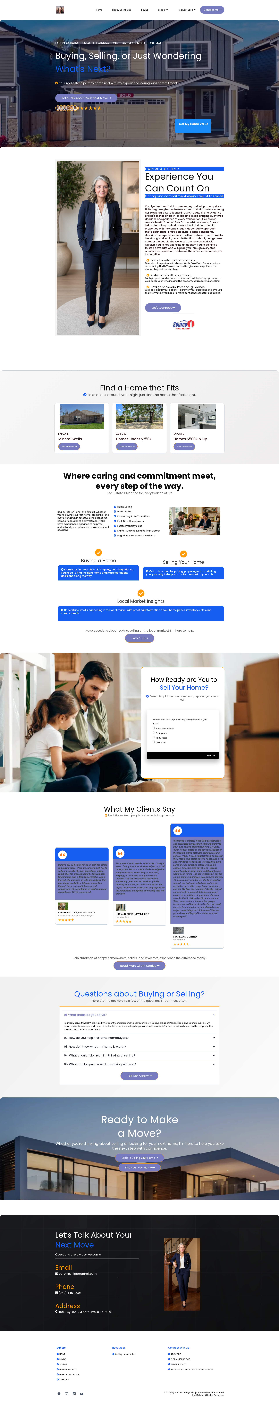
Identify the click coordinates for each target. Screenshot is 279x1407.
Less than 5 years (165, 728)
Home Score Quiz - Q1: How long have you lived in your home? (180, 721)
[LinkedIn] (74, 1394)
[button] (167, 9)
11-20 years (161, 737)
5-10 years (161, 733)
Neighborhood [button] (186, 10)
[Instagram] (66, 1394)
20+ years (161, 742)
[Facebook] (59, 1394)
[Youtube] (81, 1394)
